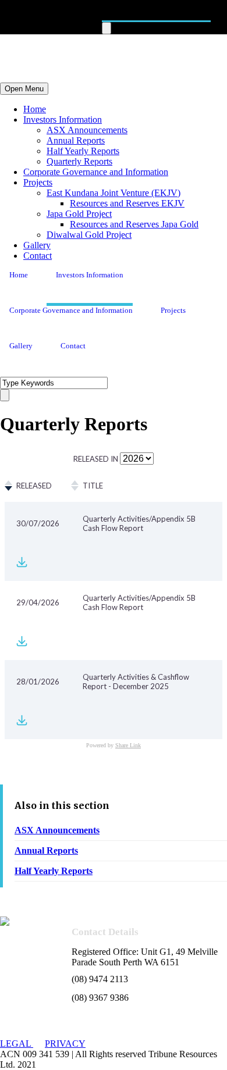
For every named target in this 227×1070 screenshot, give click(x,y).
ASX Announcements (87, 130)
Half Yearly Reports (83, 151)
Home (34, 109)
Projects (37, 182)
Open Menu (24, 88)
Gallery (37, 245)
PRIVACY (65, 1043)
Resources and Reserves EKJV (127, 203)
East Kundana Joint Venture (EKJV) (113, 193)
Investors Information (62, 119)
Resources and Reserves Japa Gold (134, 224)
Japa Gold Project (79, 214)
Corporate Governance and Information (95, 172)
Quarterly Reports (79, 161)
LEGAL (16, 1043)
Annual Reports (76, 140)
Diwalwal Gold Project (89, 235)
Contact (37, 256)
